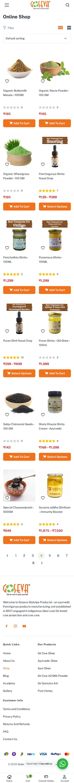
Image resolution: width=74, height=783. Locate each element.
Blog (6, 675)
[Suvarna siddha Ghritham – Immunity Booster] (55, 485)
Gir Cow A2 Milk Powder (53, 675)
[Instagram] (15, 626)
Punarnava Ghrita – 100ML (50, 259)
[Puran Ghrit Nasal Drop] (19, 318)
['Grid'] (60, 27)
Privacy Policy (12, 716)
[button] (19, 123)
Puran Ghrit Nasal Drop (17, 340)
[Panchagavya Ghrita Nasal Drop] (55, 151)
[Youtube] (24, 626)
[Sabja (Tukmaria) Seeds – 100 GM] (19, 401)
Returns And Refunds (16, 724)
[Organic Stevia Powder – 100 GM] (55, 68)
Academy (9, 683)
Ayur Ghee (44, 668)
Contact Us (10, 739)
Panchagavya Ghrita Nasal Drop (52, 176)
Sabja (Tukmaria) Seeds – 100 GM (18, 426)
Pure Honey (45, 690)
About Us (9, 660)
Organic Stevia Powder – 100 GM (54, 93)
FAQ (5, 731)
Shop (6, 668)
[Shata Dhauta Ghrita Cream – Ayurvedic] (55, 401)
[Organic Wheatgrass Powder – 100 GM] (19, 151)
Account (65, 781)
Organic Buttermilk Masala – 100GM (15, 93)
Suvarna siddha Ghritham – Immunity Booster (54, 509)
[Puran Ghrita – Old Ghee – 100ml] (55, 318)
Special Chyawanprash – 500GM (18, 509)
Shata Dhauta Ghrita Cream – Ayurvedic (52, 426)
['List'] (68, 27)
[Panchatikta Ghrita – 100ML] (19, 235)
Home (9, 781)
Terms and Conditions (16, 709)
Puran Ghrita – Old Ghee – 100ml (54, 343)
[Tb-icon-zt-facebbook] (6, 626)
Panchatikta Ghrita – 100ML (15, 259)
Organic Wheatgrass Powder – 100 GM (16, 176)
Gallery (7, 690)
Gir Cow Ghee (46, 653)
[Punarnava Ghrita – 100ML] (55, 235)
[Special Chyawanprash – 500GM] (19, 485)
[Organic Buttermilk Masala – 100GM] (19, 68)
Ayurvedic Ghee (47, 660)
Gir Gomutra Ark (48, 683)
